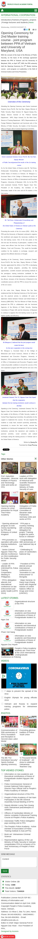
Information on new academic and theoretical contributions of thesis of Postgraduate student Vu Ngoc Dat (18, 615)
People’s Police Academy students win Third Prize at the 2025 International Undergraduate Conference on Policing (18, 652)
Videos (5, 660)
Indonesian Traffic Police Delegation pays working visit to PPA (19, 822)
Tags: (3, 454)
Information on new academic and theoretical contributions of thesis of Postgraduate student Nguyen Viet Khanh (19, 777)
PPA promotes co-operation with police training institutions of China (9, 543)
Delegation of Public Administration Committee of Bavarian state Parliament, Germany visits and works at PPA (28, 512)
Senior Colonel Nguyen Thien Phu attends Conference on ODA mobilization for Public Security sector (9, 555)
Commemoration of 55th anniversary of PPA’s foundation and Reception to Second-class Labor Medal (9, 735)
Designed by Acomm (9, 931)
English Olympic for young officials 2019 (20, 699)
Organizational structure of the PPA (19, 794)
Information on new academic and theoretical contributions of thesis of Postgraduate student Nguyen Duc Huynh (18, 640)
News (31, 22)
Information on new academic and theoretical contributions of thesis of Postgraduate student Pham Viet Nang (18, 627)
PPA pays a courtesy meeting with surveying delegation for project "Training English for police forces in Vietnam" (27, 530)
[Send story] (35, 29)
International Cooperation (18, 15)
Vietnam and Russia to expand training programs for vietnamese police (20, 706)
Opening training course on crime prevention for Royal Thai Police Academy (9, 510)
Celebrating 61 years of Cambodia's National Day (28, 552)
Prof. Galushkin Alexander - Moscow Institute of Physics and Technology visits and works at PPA (9, 481)
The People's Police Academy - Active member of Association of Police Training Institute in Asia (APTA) (20, 828)
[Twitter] (27, 29)
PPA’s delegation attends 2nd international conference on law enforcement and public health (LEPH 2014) (9, 586)
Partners (15, 20)
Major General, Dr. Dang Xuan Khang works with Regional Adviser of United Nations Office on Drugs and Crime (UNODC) (27, 586)
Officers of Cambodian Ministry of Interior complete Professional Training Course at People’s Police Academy (20, 815)
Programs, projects (28, 20)
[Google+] (29, 29)
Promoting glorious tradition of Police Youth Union (27, 732)
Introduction (6, 20)
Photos (5, 713)
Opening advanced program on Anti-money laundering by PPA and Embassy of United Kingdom (9, 528)
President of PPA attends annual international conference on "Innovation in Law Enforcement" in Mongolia (27, 570)
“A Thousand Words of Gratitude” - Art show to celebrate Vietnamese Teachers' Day (28, 762)
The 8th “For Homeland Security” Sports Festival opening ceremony (9, 761)
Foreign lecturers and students (15, 22)
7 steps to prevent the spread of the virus (19, 676)
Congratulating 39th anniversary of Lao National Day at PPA (27, 543)
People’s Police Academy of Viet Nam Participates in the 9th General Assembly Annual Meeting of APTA (20, 799)
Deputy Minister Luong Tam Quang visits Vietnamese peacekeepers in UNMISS (19, 807)
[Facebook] (24, 29)
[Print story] (33, 29)
